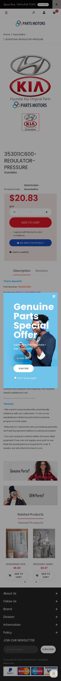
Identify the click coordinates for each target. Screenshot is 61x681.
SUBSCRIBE (24, 368)
